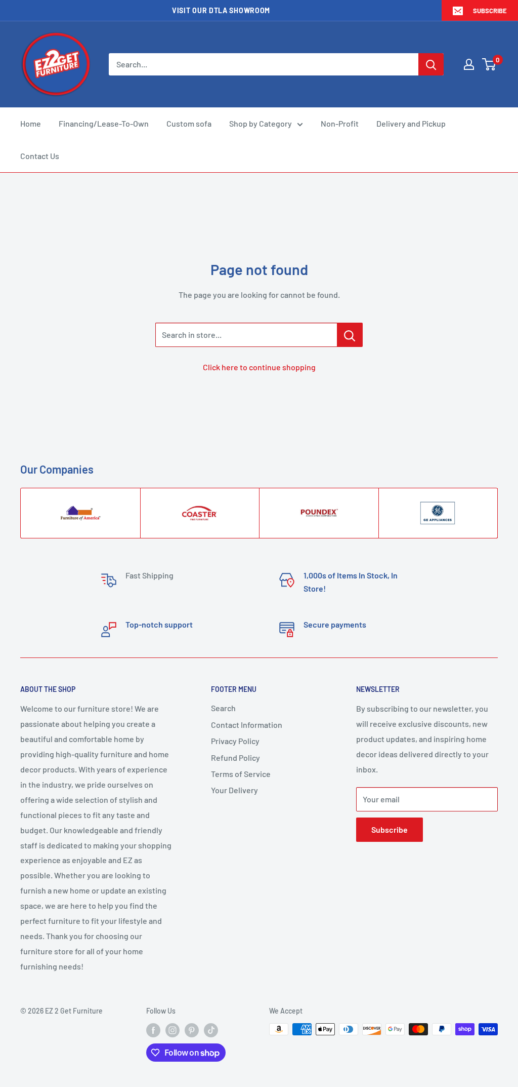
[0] (489, 64)
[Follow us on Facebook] (153, 1030)
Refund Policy (235, 757)
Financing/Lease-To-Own (104, 123)
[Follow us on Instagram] (172, 1030)
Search (223, 708)
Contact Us (39, 156)
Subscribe (490, 11)
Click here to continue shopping (259, 367)
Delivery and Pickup (411, 123)
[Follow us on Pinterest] (192, 1030)
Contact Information (246, 724)
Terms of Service (241, 774)
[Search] (431, 64)
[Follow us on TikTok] (211, 1030)
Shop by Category (260, 123)
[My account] (469, 64)
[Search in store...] (350, 335)
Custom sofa (188, 123)
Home (30, 123)
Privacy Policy (235, 741)
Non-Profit (340, 123)
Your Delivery (234, 790)
